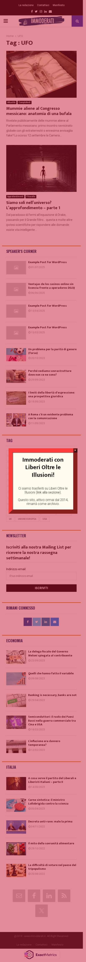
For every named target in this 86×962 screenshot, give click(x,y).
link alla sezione (48, 492)
